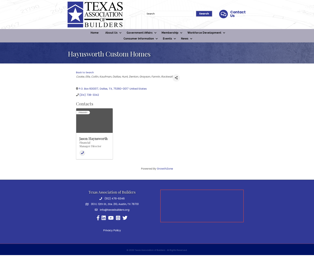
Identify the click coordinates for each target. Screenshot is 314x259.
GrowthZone (165, 169)
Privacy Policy (112, 230)
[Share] (176, 78)
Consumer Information (138, 38)
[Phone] (82, 153)
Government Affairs (140, 32)
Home (95, 32)
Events (167, 38)
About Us (111, 32)
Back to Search (85, 72)
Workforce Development (204, 32)
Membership (170, 32)
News (184, 38)
